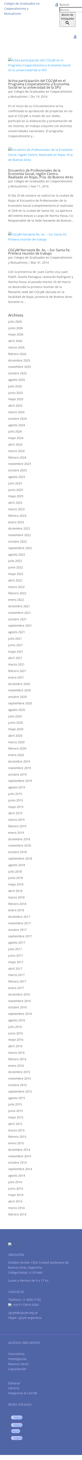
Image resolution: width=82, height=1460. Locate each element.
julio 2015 (15, 1104)
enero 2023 (16, 522)
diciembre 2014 (19, 1150)
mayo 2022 (15, 574)
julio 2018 (15, 871)
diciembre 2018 (19, 839)
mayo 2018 (15, 884)
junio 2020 (15, 723)
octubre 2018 (17, 852)
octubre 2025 (17, 373)
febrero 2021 (17, 671)
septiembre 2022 (20, 548)
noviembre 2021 (19, 613)
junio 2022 (15, 567)
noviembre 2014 (19, 1156)
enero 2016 (16, 1066)
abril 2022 (15, 580)
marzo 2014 (16, 1208)
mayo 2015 (15, 1117)
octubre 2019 (17, 774)
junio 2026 (15, 328)
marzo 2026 (16, 347)
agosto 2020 (16, 710)
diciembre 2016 (19, 994)
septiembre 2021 (20, 625)
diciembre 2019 (19, 761)
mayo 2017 (15, 962)
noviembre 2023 (19, 464)
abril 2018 (15, 891)
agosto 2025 (16, 380)
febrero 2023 (17, 516)
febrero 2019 (17, 826)
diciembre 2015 (19, 1072)
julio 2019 (15, 794)
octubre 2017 (17, 930)
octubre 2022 (17, 541)
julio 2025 (15, 386)
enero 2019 (16, 833)
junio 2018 (15, 878)
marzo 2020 (16, 742)
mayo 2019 (15, 807)
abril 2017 (15, 969)
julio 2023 (15, 483)
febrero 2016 (17, 1059)
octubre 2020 (17, 697)
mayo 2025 (15, 399)
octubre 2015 (17, 1085)
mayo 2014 (15, 1195)
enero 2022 (16, 600)
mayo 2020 (15, 729)
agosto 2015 (16, 1098)
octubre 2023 (17, 470)
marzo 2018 (16, 897)
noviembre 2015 (19, 1078)
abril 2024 (15, 444)
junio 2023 (15, 490)
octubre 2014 (17, 1162)
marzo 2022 (16, 587)
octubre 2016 (17, 1007)
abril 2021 (15, 658)
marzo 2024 (16, 451)
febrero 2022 (17, 593)
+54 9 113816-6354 (25, 1305)
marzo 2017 (16, 975)
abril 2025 (15, 406)
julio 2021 (15, 639)
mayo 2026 (15, 334)
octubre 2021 (17, 619)
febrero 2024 (17, 457)
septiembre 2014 (20, 1169)
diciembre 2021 (19, 606)
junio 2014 (15, 1188)
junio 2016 (15, 1033)
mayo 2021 (15, 652)
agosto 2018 (16, 865)
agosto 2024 (16, 425)
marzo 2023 (16, 509)
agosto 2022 (16, 554)
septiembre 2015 (20, 1091)
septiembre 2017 (20, 936)
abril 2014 (15, 1201)
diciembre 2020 (19, 684)
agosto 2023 (16, 477)
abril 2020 (15, 736)
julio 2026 (15, 322)
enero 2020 (16, 755)
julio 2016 (15, 1027)
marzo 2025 (16, 412)
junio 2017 (15, 956)
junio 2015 (15, 1111)
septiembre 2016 (20, 1014)
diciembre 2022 (19, 528)
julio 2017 (15, 949)
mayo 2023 (15, 496)
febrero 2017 (17, 981)
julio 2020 (15, 716)
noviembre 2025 (19, 367)
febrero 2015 (17, 1137)
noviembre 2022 (19, 535)
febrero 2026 (17, 354)
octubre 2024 (17, 419)
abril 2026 (15, 341)
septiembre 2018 (20, 858)
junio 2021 (15, 645)
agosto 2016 (16, 1020)
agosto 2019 (16, 787)
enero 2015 (16, 1143)
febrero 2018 (17, 904)
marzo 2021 (16, 664)
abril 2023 (15, 503)
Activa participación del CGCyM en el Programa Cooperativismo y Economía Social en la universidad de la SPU (38, 84)
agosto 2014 (16, 1175)
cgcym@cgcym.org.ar (23, 1313)
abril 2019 (15, 813)
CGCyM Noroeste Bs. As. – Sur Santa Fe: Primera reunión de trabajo (39, 252)
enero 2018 (16, 910)
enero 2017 (16, 988)
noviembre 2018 (19, 845)
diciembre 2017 (19, 917)
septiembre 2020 (20, 703)
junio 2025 (15, 393)
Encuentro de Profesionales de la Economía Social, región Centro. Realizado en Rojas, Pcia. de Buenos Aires (40, 173)
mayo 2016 (15, 1040)
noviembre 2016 (19, 1001)
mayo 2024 (15, 438)
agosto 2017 (16, 942)
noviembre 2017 (19, 923)
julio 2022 (15, 561)
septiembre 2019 (20, 781)
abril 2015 (15, 1124)
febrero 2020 (17, 748)
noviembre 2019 (19, 768)
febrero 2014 (17, 1214)
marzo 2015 (16, 1130)
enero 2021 (16, 677)
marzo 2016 (16, 1053)
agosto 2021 (16, 632)
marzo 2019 (16, 820)
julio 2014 (15, 1182)
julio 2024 (15, 431)
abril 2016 (15, 1046)
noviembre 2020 (19, 690)
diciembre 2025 (19, 360)
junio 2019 (15, 800)
